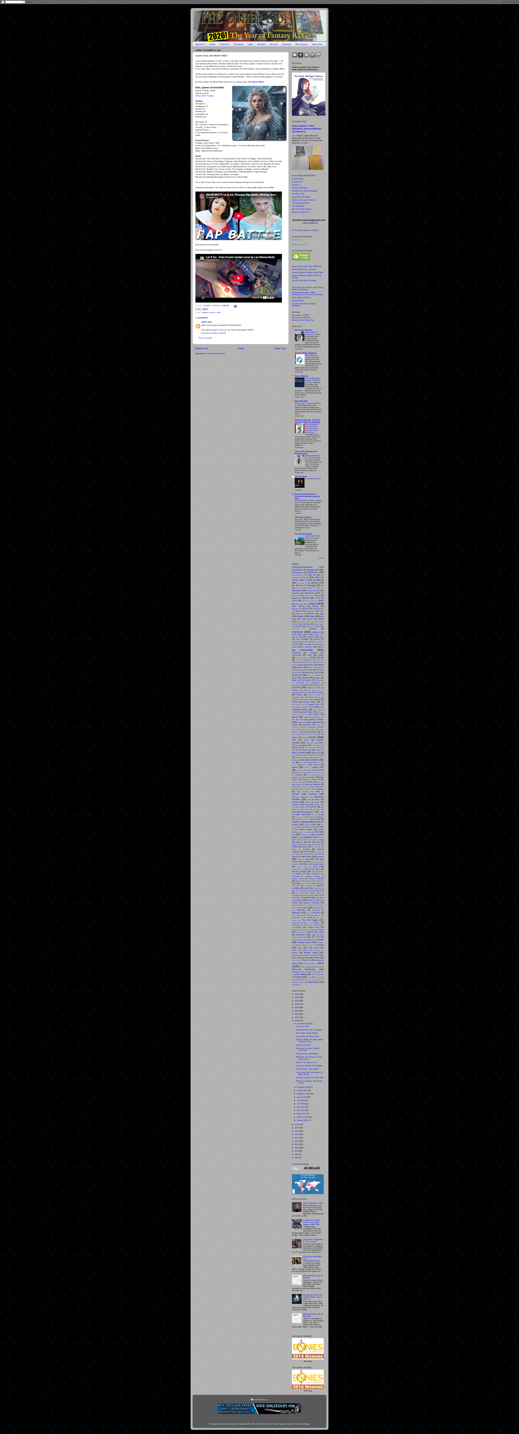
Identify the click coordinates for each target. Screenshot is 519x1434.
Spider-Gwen (317, 888)
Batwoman (295, 609)
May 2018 (301, 1107)
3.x (305, 580)
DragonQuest (315, 682)
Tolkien (294, 925)
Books (212, 44)
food (320, 707)
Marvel (319, 782)
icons (297, 745)
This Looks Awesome (313, 479)
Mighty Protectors (305, 789)
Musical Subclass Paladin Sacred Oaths (308, 273)
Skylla (294, 883)
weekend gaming (311, 955)
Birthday (309, 611)
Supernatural (319, 897)
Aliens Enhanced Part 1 (301, 298)
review (308, 856)
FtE (302, 714)
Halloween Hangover (317, 727)
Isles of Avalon (298, 752)
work (322, 972)
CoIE (319, 644)
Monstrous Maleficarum (300, 797)
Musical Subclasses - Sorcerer (304, 269)
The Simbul (308, 917)
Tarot (314, 908)
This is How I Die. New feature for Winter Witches (309, 1073)
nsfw (295, 819)
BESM (315, 609)
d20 (322, 657)
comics (320, 647)
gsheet (319, 725)
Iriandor (318, 750)
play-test (299, 842)
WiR (313, 963)
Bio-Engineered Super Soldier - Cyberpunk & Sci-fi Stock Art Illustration (307, 294)
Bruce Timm (318, 622)
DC (312, 665)
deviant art (302, 670)
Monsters (261, 44)
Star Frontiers (307, 890)
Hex (322, 732)
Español (294, 699)
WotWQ (297, 977)
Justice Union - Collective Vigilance (308, 403)
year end (301, 979)
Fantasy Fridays (309, 702)
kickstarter (313, 760)
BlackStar (311, 614)
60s (298, 583)
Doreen (309, 675)
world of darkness (317, 974)
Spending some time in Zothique (308, 1030)
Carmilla (298, 626)
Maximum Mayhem (312, 784)
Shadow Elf (300, 874)
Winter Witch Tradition (204, 96)
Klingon (319, 762)
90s (293, 585)
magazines (295, 777)
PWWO (295, 847)
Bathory (315, 606)
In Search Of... (298, 182)
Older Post (280, 348)
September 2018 (303, 1094)
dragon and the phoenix (301, 680)
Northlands (320, 817)
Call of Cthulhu (304, 624)
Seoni (313, 871)
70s (308, 583)
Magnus (305, 779)
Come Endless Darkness (302, 647)
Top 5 (301, 925)
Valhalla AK (309, 940)
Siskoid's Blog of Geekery (305, 353)
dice (310, 670)
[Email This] (196, 309)
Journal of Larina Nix (303, 757)
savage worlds (302, 867)
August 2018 (302, 1097)
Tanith (299, 908)
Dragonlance (300, 682)
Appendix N (296, 598)
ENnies (311, 697)
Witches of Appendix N (301, 212)
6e (303, 583)
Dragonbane (320, 680)
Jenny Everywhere (309, 755)
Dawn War (302, 665)
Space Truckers (306, 886)
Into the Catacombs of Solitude (304, 280)
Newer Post (201, 348)
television (296, 912)
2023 (297, 1004)
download (318, 675)
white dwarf (313, 957)
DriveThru (296, 687)
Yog (293, 982)
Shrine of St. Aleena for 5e (306, 1062)
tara (305, 907)
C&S (293, 624)
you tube (300, 982)
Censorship (295, 629)
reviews (320, 856)
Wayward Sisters (297, 955)
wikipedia (318, 960)
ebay (305, 690)
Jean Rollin (296, 755)
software (314, 883)
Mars (311, 782)
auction (312, 600)
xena (293, 979)
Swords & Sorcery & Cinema (303, 200)
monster (295, 794)
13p (314, 575)
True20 (321, 930)
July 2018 (301, 1100)
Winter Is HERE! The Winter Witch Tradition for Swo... (309, 1041)
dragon (317, 678)
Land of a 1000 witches (308, 765)
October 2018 (302, 1090)
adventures (309, 593)
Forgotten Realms (300, 709)
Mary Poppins (296, 784)
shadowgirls (296, 876)
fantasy (295, 702)
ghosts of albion (316, 719)
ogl (315, 822)
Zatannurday (312, 982)
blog (322, 613)
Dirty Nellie (320, 670)
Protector (303, 844)
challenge (312, 629)
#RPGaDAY (312, 572)
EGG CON (305, 692)
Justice (294, 760)
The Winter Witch (256, 82)
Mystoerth (286, 44)
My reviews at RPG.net (301, 318)
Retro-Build (317, 854)
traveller (298, 927)
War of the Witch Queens (302, 209)
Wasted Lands (311, 952)
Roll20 (300, 859)
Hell (301, 732)
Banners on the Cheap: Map (303, 320)
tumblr (298, 932)
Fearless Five (299, 704)
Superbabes (296, 897)
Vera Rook (309, 945)
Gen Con (299, 720)
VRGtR (294, 950)
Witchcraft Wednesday (303, 969)
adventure (296, 593)
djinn (296, 672)
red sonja (295, 854)
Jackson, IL (296, 185)
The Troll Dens (301, 477)
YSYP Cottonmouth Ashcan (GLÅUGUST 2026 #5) (313, 380)
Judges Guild (317, 757)
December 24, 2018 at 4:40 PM (214, 333)
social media (305, 883)
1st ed (305, 577)
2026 (297, 994)
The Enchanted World (300, 203)
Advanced (296, 590)
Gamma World (308, 717)
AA (322, 585)
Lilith (322, 770)
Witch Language (306, 967)
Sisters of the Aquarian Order (305, 881)
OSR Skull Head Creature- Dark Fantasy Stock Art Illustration (308, 289)
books (321, 619)
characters (316, 632)
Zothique (295, 984)
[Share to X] (201, 309)
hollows (295, 738)
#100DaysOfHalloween (302, 567)
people (294, 840)
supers (298, 900)
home (304, 737)
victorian (320, 945)
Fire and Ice (303, 707)
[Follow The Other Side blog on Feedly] (301, 260)
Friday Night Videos (305, 712)
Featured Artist (297, 179)
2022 (297, 1007)
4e (314, 580)
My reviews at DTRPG (301, 315)
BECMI (305, 609)
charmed (305, 634)
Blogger (307, 1424)
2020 (297, 1014)
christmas (311, 637)
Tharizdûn (316, 913)
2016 (297, 1128)
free (293, 712)
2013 (297, 1138)
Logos (250, 44)
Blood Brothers (298, 301)
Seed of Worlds (301, 376)
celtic (318, 626)
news (318, 809)
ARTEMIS (318, 598)
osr (293, 834)
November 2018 (303, 1087)
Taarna (305, 905)
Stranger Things (314, 893)
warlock (295, 953)
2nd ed (295, 580)
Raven (294, 849)
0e (307, 575)
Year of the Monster (314, 979)
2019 (297, 1017)
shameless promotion (312, 876)
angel (310, 595)
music (317, 802)
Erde (319, 697)
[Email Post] (234, 305)
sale (309, 864)
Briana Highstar (302, 622)
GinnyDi (299, 722)
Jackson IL (315, 753)
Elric (310, 695)
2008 (297, 1154)
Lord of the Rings (318, 772)
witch (219, 312)
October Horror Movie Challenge (304, 191)
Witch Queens (301, 44)
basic (313, 603)
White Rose (295, 960)
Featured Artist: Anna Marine (307, 1054)
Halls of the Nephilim (303, 330)
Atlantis (304, 600)
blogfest (300, 616)
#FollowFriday (297, 572)
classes (317, 639)
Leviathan (299, 770)
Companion (296, 653)
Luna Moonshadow (314, 775)
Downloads (239, 44)
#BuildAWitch (297, 570)
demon (321, 665)
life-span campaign (311, 770)
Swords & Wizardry (311, 903)
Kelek (302, 760)
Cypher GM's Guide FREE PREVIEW (306, 266)
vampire (320, 939)
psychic (312, 844)
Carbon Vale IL (319, 624)
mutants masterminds (300, 805)
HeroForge (312, 732)
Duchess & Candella (314, 687)
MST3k (308, 802)
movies (213, 312)
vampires (321, 942)
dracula (305, 678)
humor (306, 740)
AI (295, 595)
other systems (317, 834)
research (306, 854)
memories (304, 787)
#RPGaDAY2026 (297, 575)
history (318, 734)
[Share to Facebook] (204, 309)
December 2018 (303, 1024)
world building (300, 974)
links (297, 772)
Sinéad (321, 879)
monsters (312, 794)
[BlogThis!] (199, 309)
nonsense (299, 817)
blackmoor (299, 614)
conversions (296, 655)
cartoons (309, 626)
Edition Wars (316, 690)
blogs (312, 616)
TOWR (315, 925)
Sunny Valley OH (315, 895)
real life (307, 852)
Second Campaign (299, 872)
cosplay (321, 655)
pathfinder (307, 837)
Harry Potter (310, 729)
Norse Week (309, 817)
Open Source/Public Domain (306, 827)
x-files (320, 977)
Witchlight (295, 972)
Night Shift (300, 814)
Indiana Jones (309, 747)
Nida (322, 812)
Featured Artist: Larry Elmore (307, 1069)
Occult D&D (315, 819)
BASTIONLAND (301, 401)
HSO (294, 740)
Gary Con (320, 717)
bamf (305, 604)
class (322, 637)
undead (321, 932)
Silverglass (311, 878)
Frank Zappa (317, 709)
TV (303, 932)
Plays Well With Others (301, 197)
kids (293, 762)
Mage (304, 777)
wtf (308, 977)
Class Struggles (302, 639)
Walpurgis (305, 950)
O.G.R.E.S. (304, 819)
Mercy (312, 787)
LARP (306, 767)
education (295, 692)
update (314, 935)
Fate (322, 702)
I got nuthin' (319, 743)
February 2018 (303, 1117)
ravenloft (306, 849)
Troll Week (311, 930)
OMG (314, 825)
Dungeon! (295, 690)
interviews (320, 747)
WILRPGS (306, 963)
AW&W (321, 601)
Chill (300, 637)
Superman (307, 898)
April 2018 (301, 1110)
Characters (224, 44)
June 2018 (301, 1104)
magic (312, 777)
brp (311, 622)
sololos (290, 1424)
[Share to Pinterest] (207, 309)
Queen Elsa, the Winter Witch (307, 1036)
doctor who (297, 675)
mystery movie (319, 804)
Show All (321, 558)
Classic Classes (319, 642)
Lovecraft (298, 775)
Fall (310, 699)
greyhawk (307, 725)
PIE (307, 840)
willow (294, 963)
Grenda (295, 725)
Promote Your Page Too (299, 244)
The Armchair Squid (303, 534)
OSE (316, 832)
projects (294, 844)
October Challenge (300, 822)
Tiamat (316, 923)
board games (307, 619)
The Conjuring (297, 915)
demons (300, 667)
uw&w (308, 937)
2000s (317, 577)
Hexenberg (309, 734)
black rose (319, 611)
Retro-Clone (296, 857)
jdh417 (204, 322)
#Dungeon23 (312, 570)
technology (316, 910)
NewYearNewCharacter (302, 812)
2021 (297, 1011)
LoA (302, 772)
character (205, 312)
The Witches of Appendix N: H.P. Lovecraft (313, 1240)
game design (313, 714)
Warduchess (317, 950)
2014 (297, 1134)
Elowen (299, 695)
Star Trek (320, 891)
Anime (317, 596)
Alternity (302, 595)
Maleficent (295, 782)
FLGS (312, 707)
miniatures (320, 789)
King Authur (310, 762)
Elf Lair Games (318, 692)
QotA (305, 847)
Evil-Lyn (303, 699)
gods (318, 722)
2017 (297, 1125)
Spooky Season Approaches (311, 333)
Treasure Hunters (298, 930)
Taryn (322, 908)
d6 (297, 660)
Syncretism (295, 905)
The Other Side (297, 240)
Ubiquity (310, 932)
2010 (297, 1148)
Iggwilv (304, 745)
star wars (300, 893)
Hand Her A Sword (303, 1045)
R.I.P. (313, 847)
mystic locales (300, 807)
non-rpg (321, 815)
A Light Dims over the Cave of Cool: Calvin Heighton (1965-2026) (311, 1222)
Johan (321, 755)
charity (294, 634)
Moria (309, 799)
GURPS (294, 727)
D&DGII (313, 657)
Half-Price (303, 727)
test (308, 913)
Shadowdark (315, 874)
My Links (274, 44)
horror (312, 737)
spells (306, 888)
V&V (318, 937)
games (295, 717)
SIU (320, 881)
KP (293, 765)
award (298, 604)
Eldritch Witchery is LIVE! (313, 1203)
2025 (297, 997)
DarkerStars (296, 662)
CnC (296, 644)
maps (303, 782)
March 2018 (302, 1114)
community (306, 649)
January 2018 (302, 1120)
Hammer (298, 729)
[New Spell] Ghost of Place (305, 501)
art (307, 598)
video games (313, 948)
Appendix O (200, 44)
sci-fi (315, 866)
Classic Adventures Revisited (301, 642)
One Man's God (298, 194)
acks (297, 588)
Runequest (313, 862)
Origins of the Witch (305, 832)
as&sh (294, 601)
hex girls (298, 734)
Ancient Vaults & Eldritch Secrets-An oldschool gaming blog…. (307, 496)
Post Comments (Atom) (215, 354)
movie (317, 799)
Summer (304, 895)
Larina (294, 767)
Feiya (294, 707)
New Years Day (306, 809)
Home (241, 348)
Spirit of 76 (295, 890)
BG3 (322, 609)
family (317, 699)
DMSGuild (306, 673)
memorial (295, 787)
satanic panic (318, 864)
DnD (316, 672)
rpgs (304, 862)
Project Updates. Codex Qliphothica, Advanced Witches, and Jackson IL (307, 129)
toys (322, 925)
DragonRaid (295, 685)
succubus (295, 895)
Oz (298, 837)
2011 (297, 1144)
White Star (306, 960)
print (318, 842)
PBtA (319, 837)
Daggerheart (307, 660)
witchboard (317, 967)
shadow (321, 871)
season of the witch (311, 869)
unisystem (300, 934)
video (300, 948)
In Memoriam (316, 745)
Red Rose (318, 852)
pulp (319, 844)
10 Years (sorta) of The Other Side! (310, 1078)
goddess (309, 722)
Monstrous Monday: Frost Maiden (309, 1066)
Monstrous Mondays (300, 188)
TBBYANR (301, 910)
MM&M (317, 791)
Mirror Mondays (303, 791)
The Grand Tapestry (303, 517)
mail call (315, 780)
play (322, 840)
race (319, 847)
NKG (313, 814)
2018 (297, 1021)
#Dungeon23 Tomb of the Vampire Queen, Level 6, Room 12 (313, 1297)
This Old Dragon (298, 206)
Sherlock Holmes (298, 878)
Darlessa (306, 662)
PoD (309, 842)
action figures (307, 588)
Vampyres (298, 945)
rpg (306, 859)
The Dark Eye (312, 915)
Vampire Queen (304, 942)
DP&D (294, 678)
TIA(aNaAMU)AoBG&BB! (299, 922)
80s (316, 583)
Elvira (318, 695)
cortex (309, 655)
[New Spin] (299, 519)
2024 (297, 1001)
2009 (297, 1151)
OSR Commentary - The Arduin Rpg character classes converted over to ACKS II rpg (312, 428)
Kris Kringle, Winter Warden (307, 1033)
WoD (302, 972)
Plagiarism (314, 840)
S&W (302, 864)
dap (318, 660)
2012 (297, 1141)
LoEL (308, 772)
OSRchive (304, 835)
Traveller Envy (313, 927)
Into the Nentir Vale (303, 750)
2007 (297, 1158)
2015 (297, 1131)
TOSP (308, 925)
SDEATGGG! (296, 869)
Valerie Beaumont (297, 940)
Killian (301, 762)
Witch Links (317, 44)
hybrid (308, 743)
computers (314, 653)
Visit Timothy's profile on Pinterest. (305, 230)
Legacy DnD (318, 767)
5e (323, 580)
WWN (313, 977)
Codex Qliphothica (309, 644)
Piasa (301, 840)
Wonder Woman (312, 972)
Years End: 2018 (302, 1026)
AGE (322, 593)
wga (302, 958)
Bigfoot (298, 611)
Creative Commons (301, 657)
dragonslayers (307, 685)
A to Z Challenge (307, 585)
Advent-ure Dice (313, 591)
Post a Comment (205, 338)
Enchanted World (298, 697)
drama (319, 685)
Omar (306, 825)
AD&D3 (318, 588)
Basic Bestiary (298, 606)
